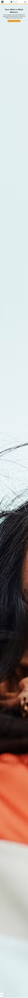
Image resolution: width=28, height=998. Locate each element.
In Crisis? (15, 1)
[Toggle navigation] (25, 2)
